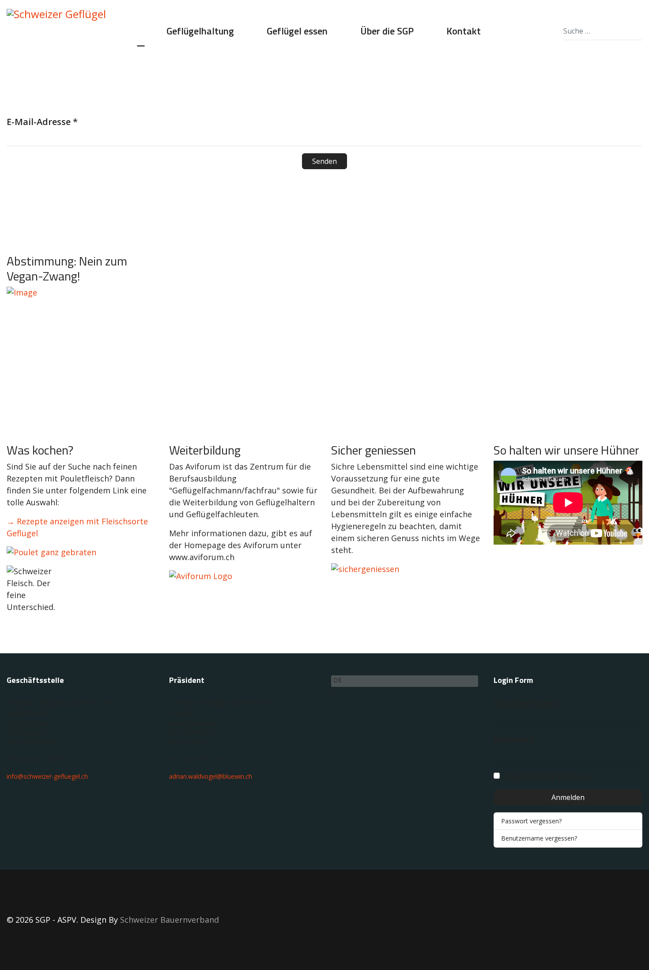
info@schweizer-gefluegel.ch (47, 776)
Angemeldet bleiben (546, 776)
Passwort (513, 740)
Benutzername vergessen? (539, 838)
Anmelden (568, 797)
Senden (324, 161)
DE (337, 680)
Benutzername (525, 703)
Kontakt (463, 30)
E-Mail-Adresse (42, 122)
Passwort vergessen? (531, 821)
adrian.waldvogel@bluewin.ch (210, 776)
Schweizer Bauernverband (169, 919)
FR (335, 691)
